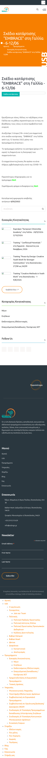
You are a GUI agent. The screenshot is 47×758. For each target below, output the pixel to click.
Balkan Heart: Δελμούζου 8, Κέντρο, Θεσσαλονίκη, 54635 (23, 509)
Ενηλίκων (6, 316)
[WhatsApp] (20, 2)
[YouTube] (8, 2)
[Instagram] (12, 2)
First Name (6, 553)
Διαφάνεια (13, 645)
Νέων (4, 310)
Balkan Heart (14, 639)
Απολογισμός (19, 652)
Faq (3, 481)
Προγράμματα (18, 46)
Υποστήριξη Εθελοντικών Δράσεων (24, 694)
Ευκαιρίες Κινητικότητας (17, 49)
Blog (3, 477)
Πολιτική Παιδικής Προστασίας (27, 620)
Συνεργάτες (14, 610)
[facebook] (4, 2)
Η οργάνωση (14, 607)
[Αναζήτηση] (42, 209)
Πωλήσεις (13, 742)
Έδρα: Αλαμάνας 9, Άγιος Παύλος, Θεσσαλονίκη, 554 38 (24, 501)
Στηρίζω (5, 472)
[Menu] (44, 10)
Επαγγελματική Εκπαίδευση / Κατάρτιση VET (21, 327)
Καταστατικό (19, 649)
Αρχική (6, 46)
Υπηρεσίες (5, 467)
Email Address (8, 543)
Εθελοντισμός (15, 729)
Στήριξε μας (10, 755)
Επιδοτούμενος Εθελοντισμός (14, 321)
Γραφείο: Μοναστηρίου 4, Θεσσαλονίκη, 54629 (22, 515)
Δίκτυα (12, 642)
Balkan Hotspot (16, 636)
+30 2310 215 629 (11, 520)
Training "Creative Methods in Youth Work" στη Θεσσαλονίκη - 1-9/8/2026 (28, 276)
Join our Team (20, 613)
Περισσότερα (36, 385)
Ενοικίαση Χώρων (17, 723)
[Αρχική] (5, 9)
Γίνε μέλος (13, 732)
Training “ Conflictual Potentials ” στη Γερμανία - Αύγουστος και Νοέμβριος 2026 (27, 246)
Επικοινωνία (6, 486)
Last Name (6, 562)
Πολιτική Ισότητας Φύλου (25, 623)
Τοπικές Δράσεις (16, 684)
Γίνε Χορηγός (14, 736)
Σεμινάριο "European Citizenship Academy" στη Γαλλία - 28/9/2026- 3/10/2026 (28, 232)
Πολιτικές (13, 616)
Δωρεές (12, 739)
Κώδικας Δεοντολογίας (24, 633)
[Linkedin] (16, 2)
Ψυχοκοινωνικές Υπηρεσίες (21, 691)
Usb (3, 458)
